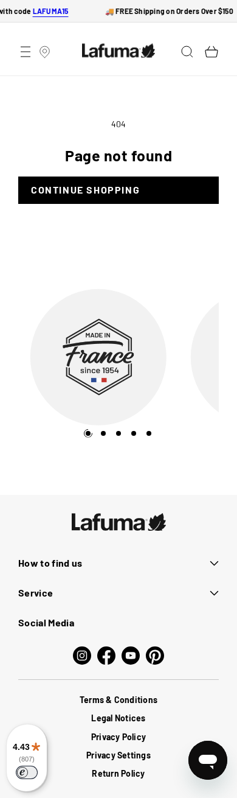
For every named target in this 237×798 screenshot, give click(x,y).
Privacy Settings (118, 755)
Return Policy (118, 773)
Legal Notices (118, 718)
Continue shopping (85, 189)
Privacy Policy (118, 737)
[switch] (27, 772)
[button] (25, 51)
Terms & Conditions (118, 700)
